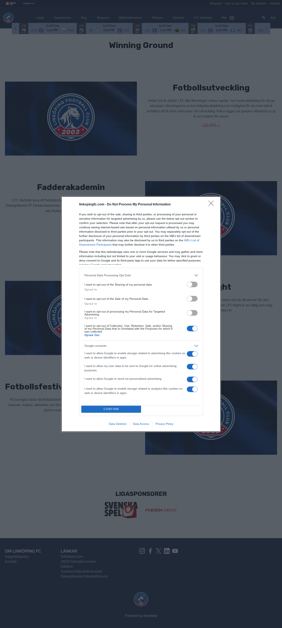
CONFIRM (111, 409)
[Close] (212, 205)
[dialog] (141, 314)
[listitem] (141, 275)
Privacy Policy (164, 423)
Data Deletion (118, 423)
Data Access (141, 423)
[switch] (192, 284)
